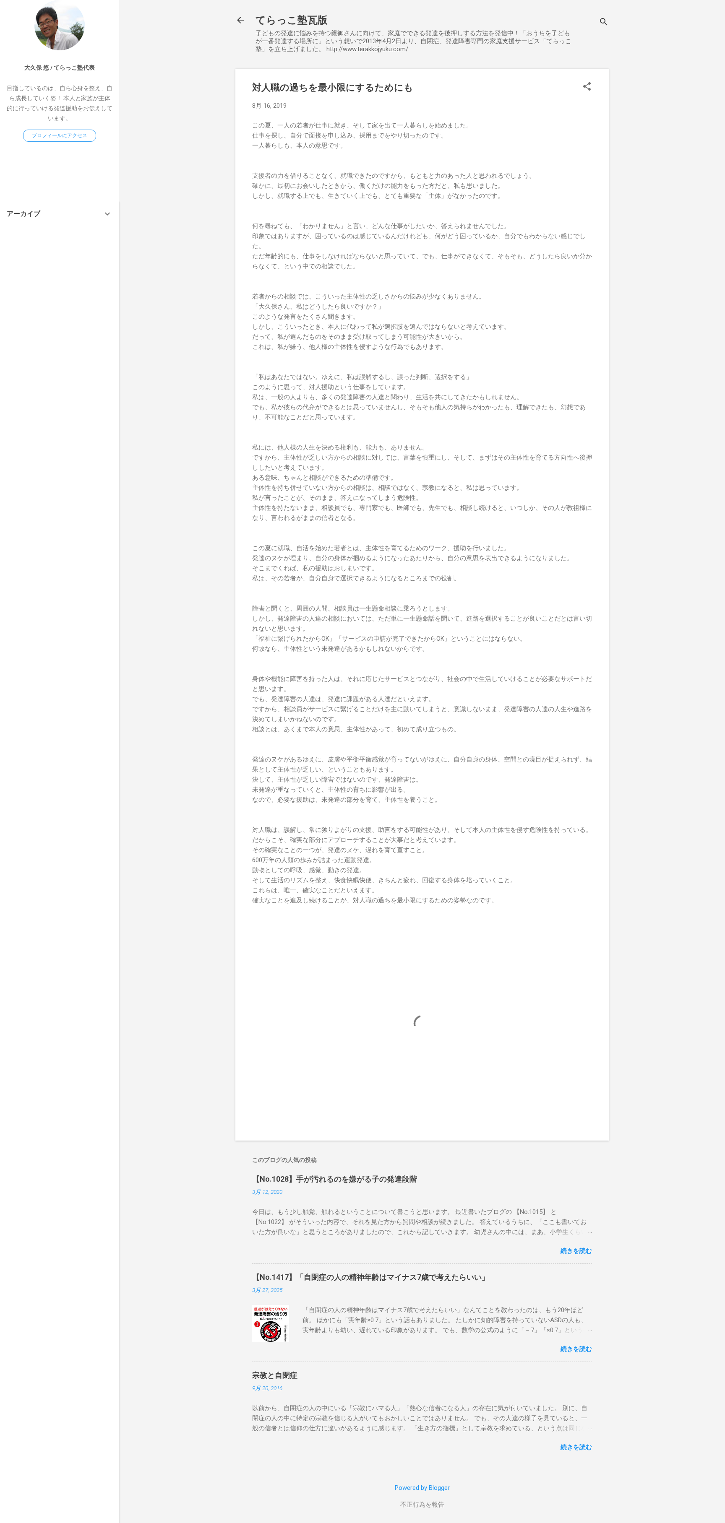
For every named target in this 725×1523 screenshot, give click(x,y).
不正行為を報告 (422, 1504)
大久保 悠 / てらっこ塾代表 (59, 67)
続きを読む (576, 1251)
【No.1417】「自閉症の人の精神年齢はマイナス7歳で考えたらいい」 (370, 1277)
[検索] (604, 23)
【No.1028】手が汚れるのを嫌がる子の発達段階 (334, 1179)
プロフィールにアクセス (59, 135)
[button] (587, 87)
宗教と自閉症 (274, 1375)
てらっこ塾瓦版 (292, 20)
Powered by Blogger (422, 1488)
